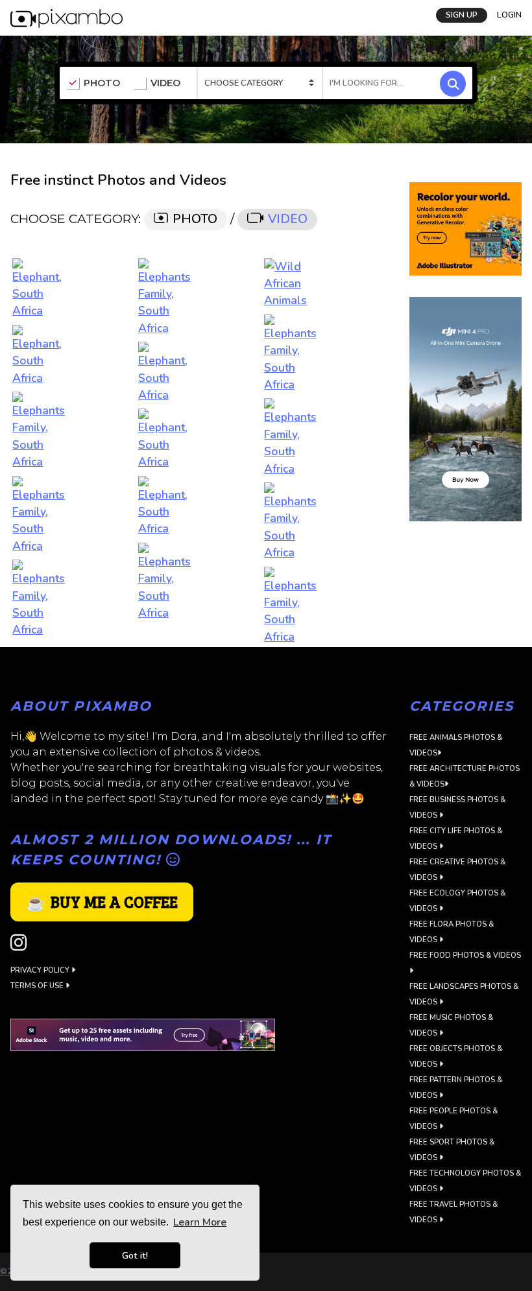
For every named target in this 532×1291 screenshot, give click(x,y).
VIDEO (165, 83)
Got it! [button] (135, 1255)
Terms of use (38, 986)
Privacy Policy (40, 970)
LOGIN (509, 15)
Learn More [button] (199, 1222)
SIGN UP (462, 15)
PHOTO (102, 83)
